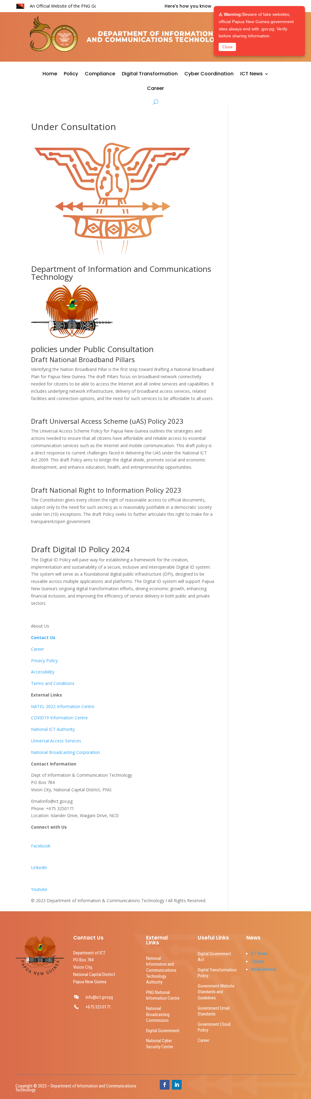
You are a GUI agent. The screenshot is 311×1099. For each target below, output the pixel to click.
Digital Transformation (150, 74)
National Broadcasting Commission (157, 1014)
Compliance (100, 74)
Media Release (263, 969)
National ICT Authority (53, 729)
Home (50, 74)
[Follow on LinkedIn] (177, 1085)
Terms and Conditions (52, 683)
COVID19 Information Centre (59, 718)
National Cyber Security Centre (159, 1043)
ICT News (251, 74)
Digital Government (162, 1030)
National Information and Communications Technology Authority (161, 970)
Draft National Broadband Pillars (83, 359)
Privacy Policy (44, 660)
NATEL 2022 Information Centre (62, 706)
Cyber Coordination (209, 74)
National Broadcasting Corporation (65, 752)
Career (155, 89)
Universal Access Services (56, 741)
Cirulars (257, 961)
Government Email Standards (214, 1011)
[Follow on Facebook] (164, 1085)
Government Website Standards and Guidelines (216, 992)
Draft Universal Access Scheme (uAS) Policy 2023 (107, 421)
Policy (71, 74)
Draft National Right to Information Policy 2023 (106, 490)
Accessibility (42, 672)
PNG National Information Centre (162, 995)
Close (227, 47)
